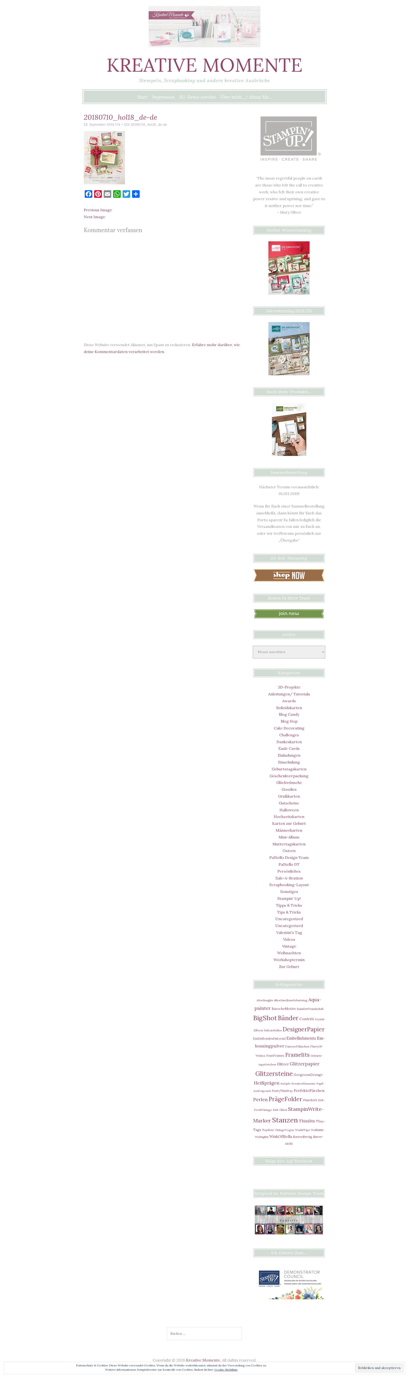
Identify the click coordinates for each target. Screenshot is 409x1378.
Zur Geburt (289, 966)
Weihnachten (289, 952)
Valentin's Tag (289, 932)
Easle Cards (289, 748)
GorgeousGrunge (308, 1075)
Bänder (288, 1018)
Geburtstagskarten (289, 769)
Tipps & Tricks (289, 905)
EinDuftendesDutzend (269, 1038)
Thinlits (307, 1121)
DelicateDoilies (273, 1030)
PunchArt (310, 1100)
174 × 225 (122, 125)
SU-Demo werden (197, 97)
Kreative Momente (204, 65)
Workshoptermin (289, 959)
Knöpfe (285, 1083)
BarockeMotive (284, 1009)
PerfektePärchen (309, 1090)
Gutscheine (289, 803)
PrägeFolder (285, 1099)
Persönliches (289, 871)
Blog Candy (289, 714)
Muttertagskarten (289, 844)
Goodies (289, 789)
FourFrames (275, 1055)
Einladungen (289, 755)
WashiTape (302, 1130)
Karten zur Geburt (289, 823)
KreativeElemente (303, 1083)
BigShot (265, 1018)
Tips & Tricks (289, 912)
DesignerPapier (304, 1029)
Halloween (289, 810)
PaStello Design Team (289, 857)
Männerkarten (289, 830)
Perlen (260, 1099)
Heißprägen (267, 1083)
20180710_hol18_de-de (149, 125)
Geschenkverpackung (289, 775)
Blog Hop (289, 721)
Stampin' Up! (289, 898)
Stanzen (285, 1119)
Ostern (289, 850)
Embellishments (301, 1038)
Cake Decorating (289, 728)
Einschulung (289, 762)
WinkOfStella (280, 1136)
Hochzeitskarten (289, 816)
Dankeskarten (289, 741)
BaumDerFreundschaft (310, 1009)
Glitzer (283, 1064)
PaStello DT (289, 864)
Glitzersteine (274, 1074)
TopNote (268, 1130)
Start (142, 97)
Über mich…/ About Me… (246, 97)
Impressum (163, 97)
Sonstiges (289, 891)
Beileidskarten (289, 707)
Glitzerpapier (305, 1064)
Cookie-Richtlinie (226, 1369)
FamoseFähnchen (297, 1046)
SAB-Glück (280, 1110)
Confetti (306, 1019)
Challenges (289, 735)
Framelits (297, 1054)
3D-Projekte (289, 687)
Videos (289, 939)
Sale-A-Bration (289, 878)
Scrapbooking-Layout (289, 884)
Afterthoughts (265, 1000)
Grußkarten (289, 796)
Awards (289, 700)
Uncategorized (289, 918)
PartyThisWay (282, 1091)
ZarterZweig (302, 1137)
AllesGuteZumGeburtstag (290, 1000)
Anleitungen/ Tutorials (289, 694)
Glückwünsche (289, 782)
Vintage (289, 946)
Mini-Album (289, 837)
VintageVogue (284, 1130)
